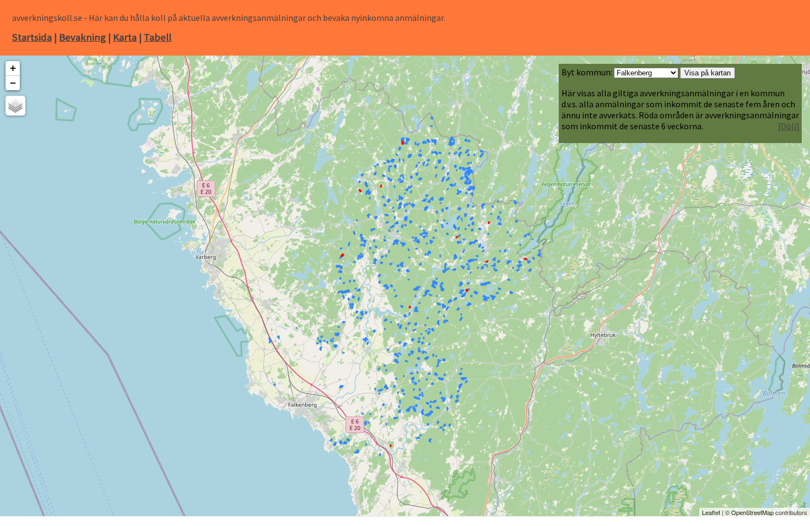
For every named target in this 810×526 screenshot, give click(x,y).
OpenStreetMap (752, 512)
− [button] (13, 83)
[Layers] (15, 106)
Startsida (32, 37)
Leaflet (711, 512)
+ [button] (13, 68)
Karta (125, 37)
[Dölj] (789, 126)
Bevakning (82, 37)
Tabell (157, 37)
